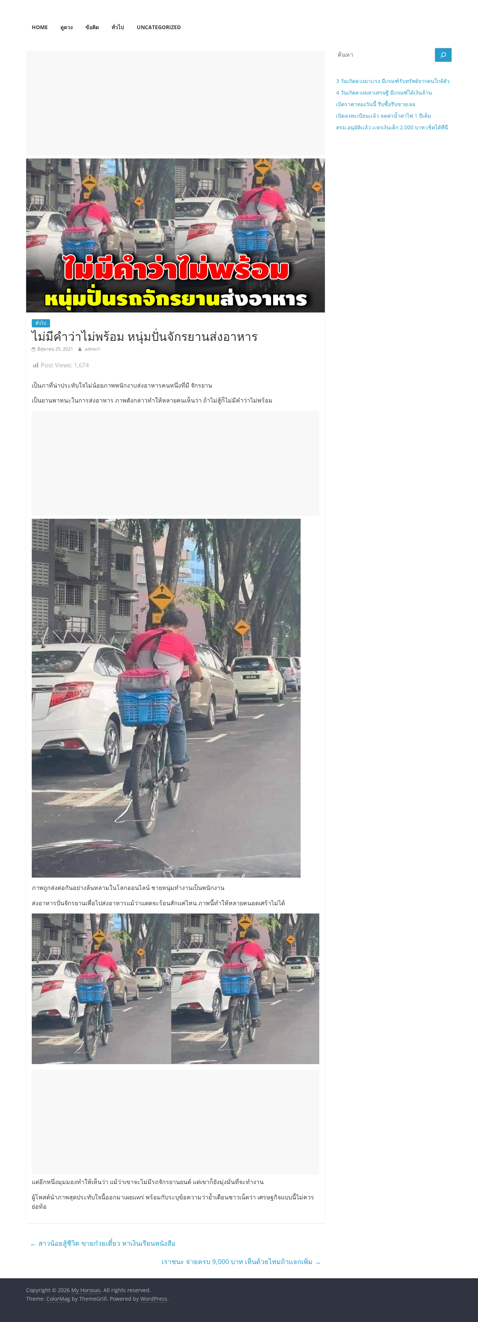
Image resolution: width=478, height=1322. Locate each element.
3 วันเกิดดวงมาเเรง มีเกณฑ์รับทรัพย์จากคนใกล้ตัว (393, 80)
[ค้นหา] (443, 55)
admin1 (92, 349)
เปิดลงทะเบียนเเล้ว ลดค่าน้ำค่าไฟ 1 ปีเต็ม (383, 115)
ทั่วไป (118, 27)
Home (40, 27)
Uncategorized (159, 27)
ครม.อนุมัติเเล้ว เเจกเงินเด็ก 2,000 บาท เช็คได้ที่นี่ (392, 127)
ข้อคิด (92, 27)
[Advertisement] (175, 103)
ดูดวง (66, 27)
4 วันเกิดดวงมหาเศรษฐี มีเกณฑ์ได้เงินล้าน (384, 92)
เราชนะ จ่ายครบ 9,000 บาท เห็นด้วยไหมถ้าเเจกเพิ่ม (241, 1261)
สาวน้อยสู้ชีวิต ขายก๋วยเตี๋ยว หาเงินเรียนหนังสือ (103, 1243)
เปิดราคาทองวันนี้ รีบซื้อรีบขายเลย (375, 104)
